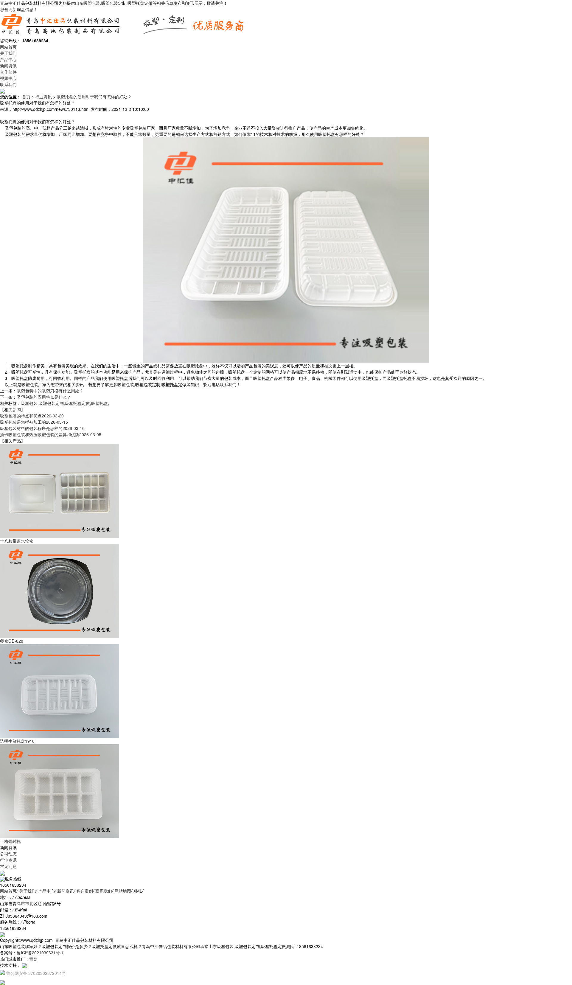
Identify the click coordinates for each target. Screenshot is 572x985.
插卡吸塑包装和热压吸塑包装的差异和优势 (50, 434)
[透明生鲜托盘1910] (59, 691)
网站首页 (8, 47)
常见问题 (8, 866)
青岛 (33, 959)
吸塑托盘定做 (77, 403)
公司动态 (8, 854)
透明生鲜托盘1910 (17, 741)
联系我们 (8, 84)
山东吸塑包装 (87, 3)
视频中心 (8, 78)
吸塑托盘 (99, 403)
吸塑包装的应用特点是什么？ (44, 397)
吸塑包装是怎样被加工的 (34, 422)
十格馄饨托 (10, 841)
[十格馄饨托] (59, 791)
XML (137, 891)
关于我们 (8, 53)
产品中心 (8, 59)
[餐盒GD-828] (59, 591)
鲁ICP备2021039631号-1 (40, 953)
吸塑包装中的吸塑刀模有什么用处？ (50, 391)
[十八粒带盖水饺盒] (59, 490)
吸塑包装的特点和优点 (32, 416)
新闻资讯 (8, 66)
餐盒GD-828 (11, 641)
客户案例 (84, 891)
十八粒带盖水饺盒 (16, 541)
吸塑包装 (29, 403)
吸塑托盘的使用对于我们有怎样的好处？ (94, 97)
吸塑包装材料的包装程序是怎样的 (42, 428)
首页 (26, 97)
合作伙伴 (8, 72)
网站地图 (122, 891)
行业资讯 (43, 97)
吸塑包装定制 (51, 403)
